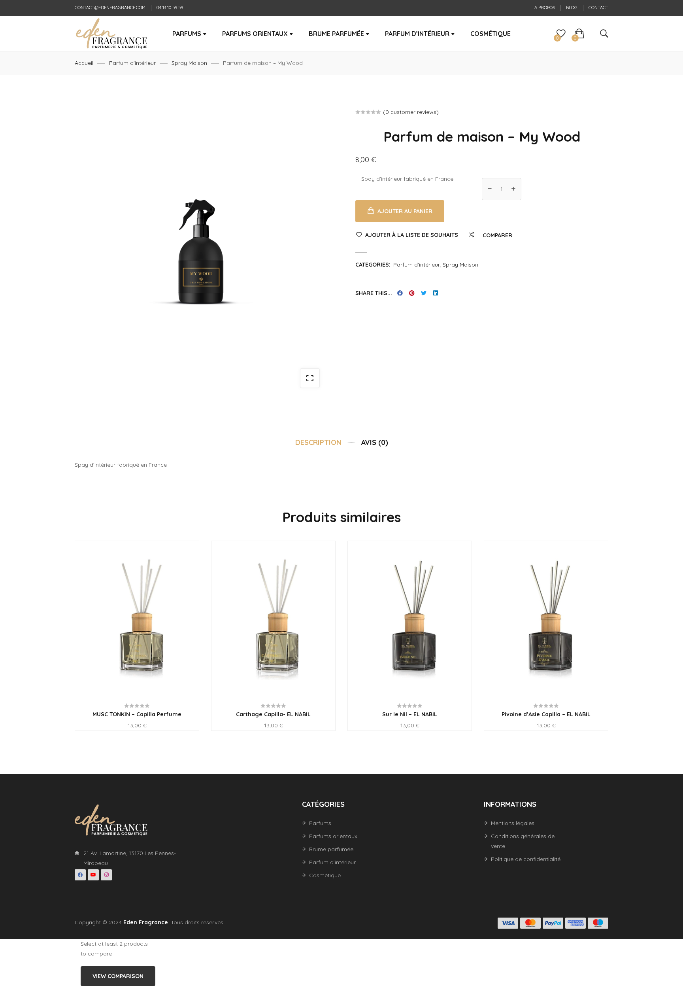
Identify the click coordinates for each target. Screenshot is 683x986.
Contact (598, 7)
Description (318, 442)
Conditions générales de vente (523, 841)
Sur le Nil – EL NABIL (409, 714)
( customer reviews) (411, 111)
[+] (513, 189)
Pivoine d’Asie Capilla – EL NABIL (546, 714)
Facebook (80, 874)
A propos (544, 7)
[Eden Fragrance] (111, 33)
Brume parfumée (331, 849)
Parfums (320, 823)
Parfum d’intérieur (332, 862)
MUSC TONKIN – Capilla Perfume (136, 714)
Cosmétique (325, 875)
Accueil (84, 62)
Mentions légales (512, 823)
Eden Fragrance (145, 922)
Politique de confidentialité (525, 859)
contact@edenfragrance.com (110, 7)
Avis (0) (374, 442)
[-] (490, 189)
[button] (310, 378)
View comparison (117, 976)
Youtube (93, 874)
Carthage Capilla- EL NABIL (273, 714)
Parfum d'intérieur (132, 62)
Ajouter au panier (404, 211)
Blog (571, 7)
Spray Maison (189, 62)
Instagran (106, 874)
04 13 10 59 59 (170, 7)
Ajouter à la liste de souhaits (411, 234)
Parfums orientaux (333, 836)
